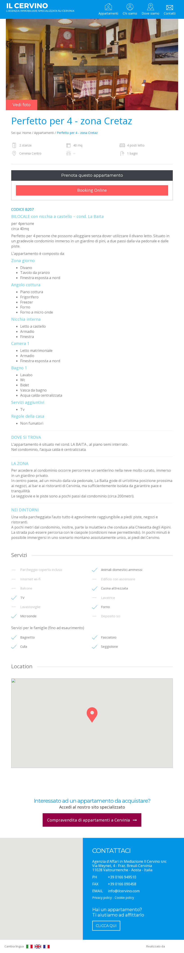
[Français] (46, 947)
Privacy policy (102, 897)
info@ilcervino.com (124, 890)
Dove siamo (150, 13)
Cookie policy (124, 897)
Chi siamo (130, 13)
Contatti (169, 13)
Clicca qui (106, 926)
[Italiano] (29, 946)
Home (26, 133)
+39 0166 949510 (122, 877)
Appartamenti (108, 13)
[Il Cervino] (42, 7)
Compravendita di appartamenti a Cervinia (89, 820)
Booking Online (92, 190)
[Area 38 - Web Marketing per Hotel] (173, 946)
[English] (38, 946)
